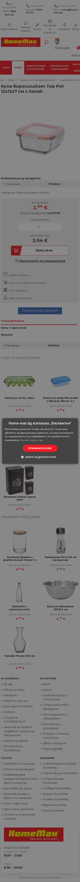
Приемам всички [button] (40, 448)
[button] (40, 457)
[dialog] (40, 441)
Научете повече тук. (31, 440)
